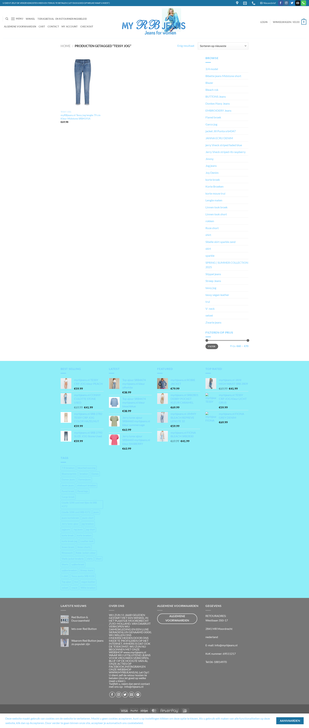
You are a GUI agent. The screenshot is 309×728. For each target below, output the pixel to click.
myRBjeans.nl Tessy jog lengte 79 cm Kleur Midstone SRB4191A (80, 117)
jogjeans (66, 529)
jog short (90, 529)
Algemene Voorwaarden (20, 26)
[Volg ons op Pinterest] (138, 695)
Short (98, 558)
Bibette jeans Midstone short (223, 76)
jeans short (88, 517)
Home (65, 46)
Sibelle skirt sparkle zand (220, 241)
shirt (208, 234)
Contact (53, 26)
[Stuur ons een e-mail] (297, 3)
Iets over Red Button (84, 628)
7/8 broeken (68, 467)
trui (207, 301)
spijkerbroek (78, 564)
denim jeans (68, 485)
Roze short (212, 228)
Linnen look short (216, 214)
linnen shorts (83, 547)
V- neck (210, 308)
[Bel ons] (303, 3)
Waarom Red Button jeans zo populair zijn (87, 642)
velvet (209, 315)
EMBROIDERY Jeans (218, 110)
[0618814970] (254, 3)
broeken (84, 473)
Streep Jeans (213, 280)
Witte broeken (88, 587)
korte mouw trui (215, 193)
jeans (96, 512)
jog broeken (88, 523)
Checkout (86, 26)
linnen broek (68, 547)
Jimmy (209, 159)
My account (70, 26)
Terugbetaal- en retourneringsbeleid (62, 18)
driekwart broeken (86, 485)
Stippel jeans (213, 274)
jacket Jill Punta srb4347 (220, 131)
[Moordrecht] (237, 3)
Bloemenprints (69, 473)
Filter (211, 346)
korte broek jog (69, 541)
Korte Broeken (214, 186)
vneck (74, 587)
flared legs (82, 491)
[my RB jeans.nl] (154, 22)
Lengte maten (213, 200)
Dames (95, 473)
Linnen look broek (216, 207)
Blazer (209, 82)
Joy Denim (212, 172)
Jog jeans (211, 165)
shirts (90, 558)
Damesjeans (84, 479)
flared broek (68, 491)
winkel (30, 18)
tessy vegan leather (217, 294)
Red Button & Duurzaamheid (80, 618)
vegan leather (88, 581)
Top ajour (66, 581)
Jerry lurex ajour (70, 523)
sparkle (209, 255)
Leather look (86, 541)
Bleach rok (211, 89)
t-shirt (65, 576)
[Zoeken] (7, 18)
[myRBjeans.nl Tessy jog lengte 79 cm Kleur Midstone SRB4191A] (83, 82)
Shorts (65, 564)
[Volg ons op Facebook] (280, 3)
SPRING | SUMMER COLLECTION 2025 (226, 265)
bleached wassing (86, 467)
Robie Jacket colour (86, 552)
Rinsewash (67, 552)
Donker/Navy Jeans (217, 103)
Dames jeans (68, 479)
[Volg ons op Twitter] (292, 3)
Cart (42, 26)
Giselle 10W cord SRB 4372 (76, 512)
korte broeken (84, 535)
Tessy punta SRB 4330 (83, 576)
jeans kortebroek (70, 517)
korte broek (212, 179)
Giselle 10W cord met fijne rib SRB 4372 (79, 504)
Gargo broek (68, 496)
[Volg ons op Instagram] (286, 3)
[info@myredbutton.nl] (245, 3)
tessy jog (210, 287)
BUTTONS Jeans (215, 96)
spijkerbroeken (69, 570)
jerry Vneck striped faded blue (223, 145)
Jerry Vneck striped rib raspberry (225, 152)
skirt (208, 248)
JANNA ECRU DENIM (219, 138)
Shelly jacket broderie (73, 558)
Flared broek (213, 117)
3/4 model (211, 69)
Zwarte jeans (213, 322)
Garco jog (211, 124)
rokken (209, 221)
